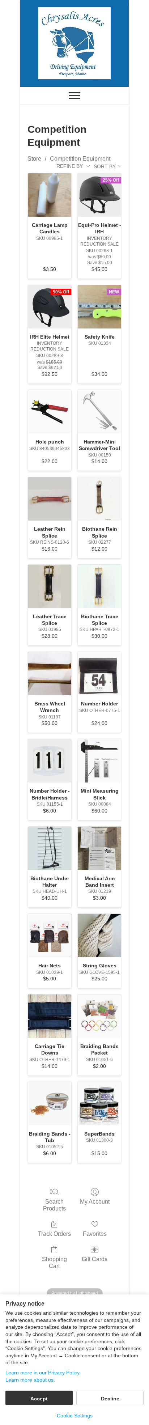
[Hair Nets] (49, 935)
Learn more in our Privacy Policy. (43, 1372)
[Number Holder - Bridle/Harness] (49, 761)
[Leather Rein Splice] (49, 499)
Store (34, 159)
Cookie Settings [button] (75, 1415)
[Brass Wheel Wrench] (49, 673)
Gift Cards (94, 1259)
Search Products (54, 1205)
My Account (95, 1202)
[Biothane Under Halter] (49, 848)
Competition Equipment (80, 159)
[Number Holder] (99, 673)
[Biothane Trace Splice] (99, 586)
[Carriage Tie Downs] (49, 1016)
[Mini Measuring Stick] (99, 761)
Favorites (95, 1234)
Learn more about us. (30, 1380)
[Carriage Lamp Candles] (49, 195)
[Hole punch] (49, 411)
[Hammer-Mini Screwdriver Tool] (99, 411)
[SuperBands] (99, 1103)
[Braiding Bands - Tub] (49, 1103)
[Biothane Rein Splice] (99, 499)
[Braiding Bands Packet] (99, 1016)
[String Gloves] (99, 935)
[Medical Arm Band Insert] (99, 848)
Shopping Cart (54, 1262)
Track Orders (54, 1234)
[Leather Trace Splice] (49, 586)
